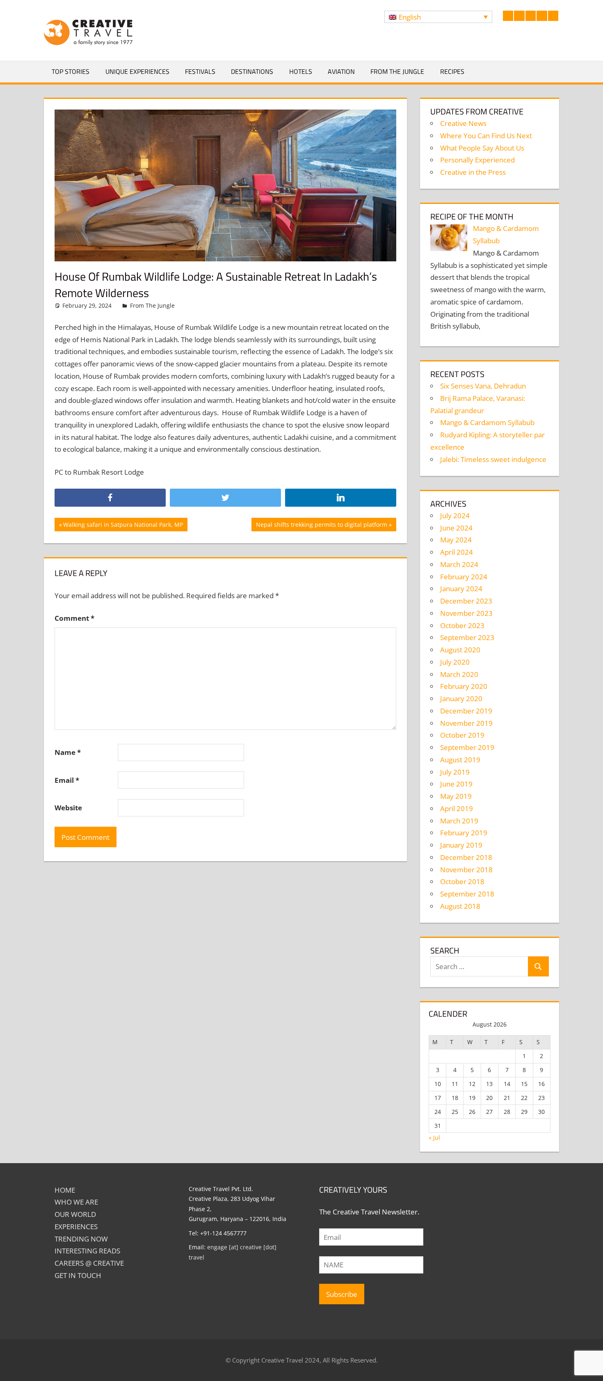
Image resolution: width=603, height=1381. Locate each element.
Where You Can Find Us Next (486, 135)
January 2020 (461, 698)
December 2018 (466, 857)
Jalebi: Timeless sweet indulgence (493, 459)
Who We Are (76, 1202)
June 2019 (456, 784)
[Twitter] (225, 498)
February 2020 (463, 686)
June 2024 (456, 528)
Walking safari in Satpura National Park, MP (123, 525)
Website (68, 807)
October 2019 (462, 735)
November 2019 (466, 723)
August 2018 (460, 906)
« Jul (434, 1137)
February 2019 (463, 832)
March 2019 (459, 820)
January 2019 (461, 845)
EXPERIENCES (76, 1226)
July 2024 (455, 515)
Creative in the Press (473, 172)
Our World (75, 1214)
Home (65, 1190)
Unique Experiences (137, 71)
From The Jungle (397, 71)
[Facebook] (110, 498)
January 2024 (461, 588)
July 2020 (455, 662)
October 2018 (462, 881)
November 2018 (466, 869)
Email (67, 780)
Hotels (300, 71)
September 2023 (467, 637)
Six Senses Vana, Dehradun (483, 386)
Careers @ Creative (89, 1263)
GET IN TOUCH (78, 1275)
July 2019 (455, 772)
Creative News (463, 123)
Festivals (200, 71)
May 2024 (456, 539)
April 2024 (456, 552)
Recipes (452, 71)
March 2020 (459, 674)
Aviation (341, 71)
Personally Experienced (477, 160)
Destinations (252, 71)
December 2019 (466, 711)
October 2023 (462, 625)
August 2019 (460, 759)
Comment (74, 618)
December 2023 (466, 601)
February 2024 (463, 576)
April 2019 (456, 808)
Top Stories (70, 71)
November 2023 (466, 613)
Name (68, 752)
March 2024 (459, 564)
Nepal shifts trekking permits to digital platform (321, 525)
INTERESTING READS (87, 1250)
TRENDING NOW (81, 1239)
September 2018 (467, 894)
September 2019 (467, 747)
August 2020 (460, 649)
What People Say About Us (482, 148)
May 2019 (456, 796)
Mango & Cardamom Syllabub (487, 422)
